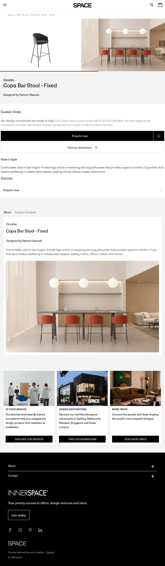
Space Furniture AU (82, 5)
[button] (160, 5)
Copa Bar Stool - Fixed (43, 14)
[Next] (162, 44)
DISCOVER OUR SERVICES (29, 439)
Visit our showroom (80, 147)
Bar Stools (22, 14)
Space (11, 14)
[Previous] (3, 44)
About (12, 466)
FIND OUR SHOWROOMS (82, 439)
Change (50, 552)
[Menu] (5, 5)
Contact (13, 475)
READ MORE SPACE (135, 439)
